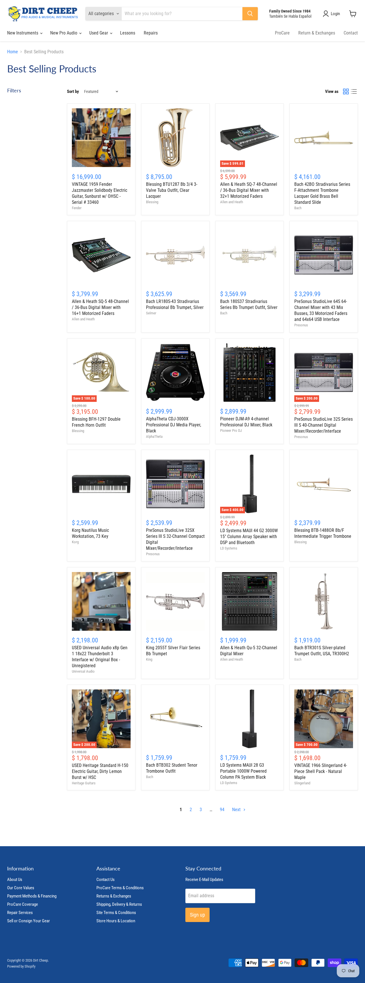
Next (237, 809)
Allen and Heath (231, 202)
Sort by (73, 91)
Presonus (301, 325)
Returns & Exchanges (113, 896)
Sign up (197, 915)
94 (222, 809)
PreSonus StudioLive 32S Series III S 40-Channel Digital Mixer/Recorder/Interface (323, 425)
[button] (332, 13)
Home (12, 51)
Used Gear (99, 33)
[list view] (354, 91)
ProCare (282, 33)
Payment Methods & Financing (31, 896)
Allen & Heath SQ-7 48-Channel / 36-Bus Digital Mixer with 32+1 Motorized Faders (248, 190)
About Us (14, 879)
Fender (77, 208)
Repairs (151, 33)
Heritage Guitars (84, 783)
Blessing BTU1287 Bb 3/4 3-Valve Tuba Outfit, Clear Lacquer (171, 190)
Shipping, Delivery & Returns (119, 904)
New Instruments (23, 33)
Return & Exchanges (316, 33)
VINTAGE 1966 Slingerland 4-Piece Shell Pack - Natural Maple (320, 771)
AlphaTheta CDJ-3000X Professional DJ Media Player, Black (173, 425)
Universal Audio (83, 671)
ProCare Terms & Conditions (120, 887)
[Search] (250, 13)
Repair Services (20, 912)
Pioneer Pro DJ (231, 430)
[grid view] (346, 91)
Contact (351, 33)
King (149, 659)
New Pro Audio (64, 33)
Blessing (152, 202)
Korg (75, 542)
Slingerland (302, 783)
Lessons (127, 33)
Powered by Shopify (21, 966)
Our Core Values (20, 887)
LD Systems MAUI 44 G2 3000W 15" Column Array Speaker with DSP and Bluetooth (249, 536)
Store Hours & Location (115, 920)
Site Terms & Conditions (116, 912)
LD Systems (228, 548)
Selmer (151, 313)
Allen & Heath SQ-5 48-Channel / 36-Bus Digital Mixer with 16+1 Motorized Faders (100, 307)
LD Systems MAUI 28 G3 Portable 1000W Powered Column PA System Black (243, 771)
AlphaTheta (154, 436)
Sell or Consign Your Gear (28, 920)
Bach (297, 208)
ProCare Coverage (22, 904)
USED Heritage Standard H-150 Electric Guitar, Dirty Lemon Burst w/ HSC (100, 771)
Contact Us (105, 879)
